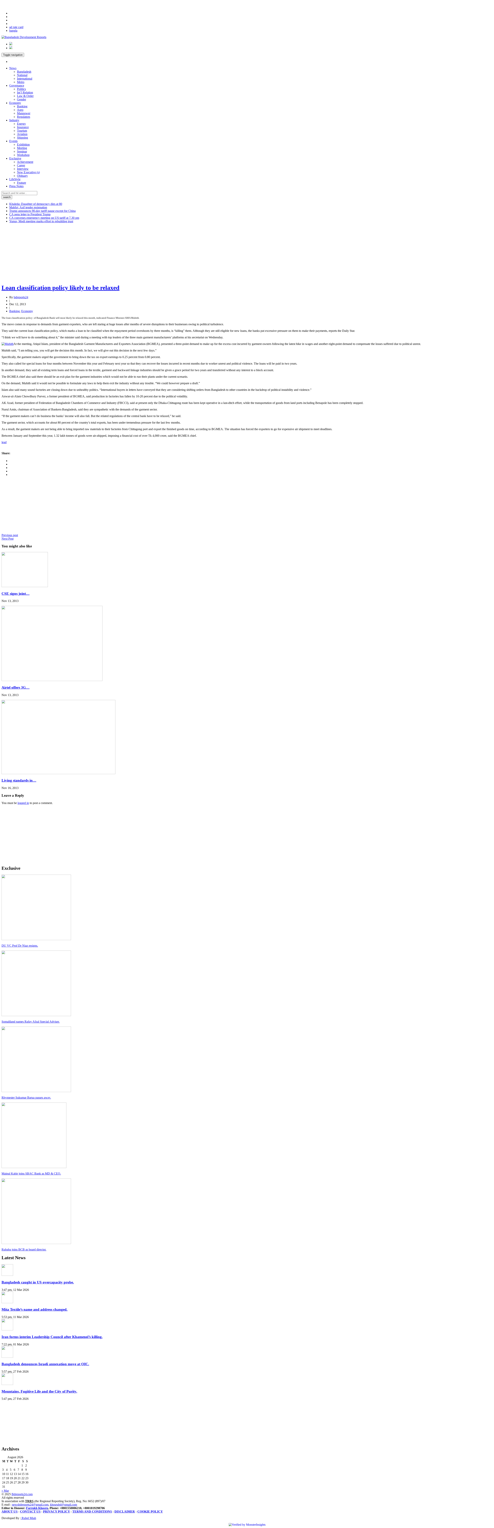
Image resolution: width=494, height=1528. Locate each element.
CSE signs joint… (16, 594)
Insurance (23, 127)
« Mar (5, 1490)
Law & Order (25, 96)
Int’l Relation (25, 92)
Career (21, 165)
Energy (21, 123)
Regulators (23, 116)
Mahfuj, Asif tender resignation (28, 207)
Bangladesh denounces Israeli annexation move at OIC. (45, 1364)
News (12, 68)
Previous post (10, 535)
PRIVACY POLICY (56, 1511)
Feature (21, 182)
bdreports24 (21, 297)
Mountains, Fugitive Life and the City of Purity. (39, 1391)
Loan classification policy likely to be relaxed (60, 287)
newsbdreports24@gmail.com (30, 1504)
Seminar (22, 151)
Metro (20, 82)
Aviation (22, 134)
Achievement (25, 162)
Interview (23, 168)
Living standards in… (19, 780)
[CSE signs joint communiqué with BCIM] (25, 586)
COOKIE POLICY (150, 1511)
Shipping (22, 137)
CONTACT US (30, 1511)
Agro (20, 109)
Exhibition (23, 144)
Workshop (23, 155)
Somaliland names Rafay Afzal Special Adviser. (31, 1021)
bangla (13, 30)
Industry (14, 120)
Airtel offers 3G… (16, 687)
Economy (15, 103)
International (24, 78)
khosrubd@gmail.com (63, 1504)
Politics (21, 89)
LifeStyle (14, 179)
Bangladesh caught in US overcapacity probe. (38, 1282)
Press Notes (16, 186)
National (22, 75)
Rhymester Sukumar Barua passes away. (26, 1097)
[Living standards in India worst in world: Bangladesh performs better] (58, 773)
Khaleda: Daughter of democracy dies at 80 (35, 204)
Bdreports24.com (22, 1494)
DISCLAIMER (124, 1511)
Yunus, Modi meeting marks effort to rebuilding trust (41, 221)
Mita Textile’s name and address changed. (35, 1309)
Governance (16, 85)
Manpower (23, 113)
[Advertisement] (117, 253)
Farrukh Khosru (37, 1508)
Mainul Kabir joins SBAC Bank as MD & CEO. (31, 1173)
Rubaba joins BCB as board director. (24, 1249)
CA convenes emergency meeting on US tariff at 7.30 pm (44, 217)
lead (4, 442)
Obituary (22, 175)
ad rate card (16, 27)
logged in (23, 803)
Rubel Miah (28, 1518)
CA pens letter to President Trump (30, 214)
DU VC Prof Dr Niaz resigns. (20, 945)
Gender (21, 99)
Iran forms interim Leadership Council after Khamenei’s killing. (52, 1337)
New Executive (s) (28, 172)
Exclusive (15, 158)
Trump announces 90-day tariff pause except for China (42, 210)
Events (13, 141)
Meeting (22, 148)
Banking (22, 106)
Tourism (22, 130)
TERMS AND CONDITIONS (92, 1511)
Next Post (8, 538)
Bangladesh (24, 71)
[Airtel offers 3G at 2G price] (52, 680)
